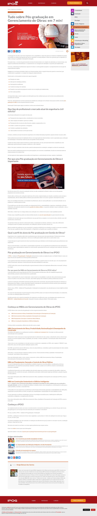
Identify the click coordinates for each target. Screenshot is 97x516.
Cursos (56, 500)
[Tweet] (11, 51)
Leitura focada (59, 51)
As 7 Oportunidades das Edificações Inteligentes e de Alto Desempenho (34, 444)
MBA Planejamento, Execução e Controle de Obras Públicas (25, 318)
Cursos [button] (53, 3)
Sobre (30, 3)
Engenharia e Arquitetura (16, 9)
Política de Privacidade (8, 512)
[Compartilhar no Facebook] (9, 51)
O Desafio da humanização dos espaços (26, 450)
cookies (8, 507)
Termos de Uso (18, 512)
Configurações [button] (86, 509)
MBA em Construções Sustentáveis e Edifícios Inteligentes (25, 321)
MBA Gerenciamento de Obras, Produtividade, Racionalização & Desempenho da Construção (33, 313)
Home (9, 9)
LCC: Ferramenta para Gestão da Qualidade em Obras (29, 438)
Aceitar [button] (93, 509)
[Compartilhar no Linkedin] (17, 51)
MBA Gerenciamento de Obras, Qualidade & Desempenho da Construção (28, 316)
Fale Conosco (74, 3)
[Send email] (19, 51)
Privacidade (58, 512)
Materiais (41, 3)
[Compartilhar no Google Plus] (14, 51)
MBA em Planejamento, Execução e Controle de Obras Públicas (30, 362)
